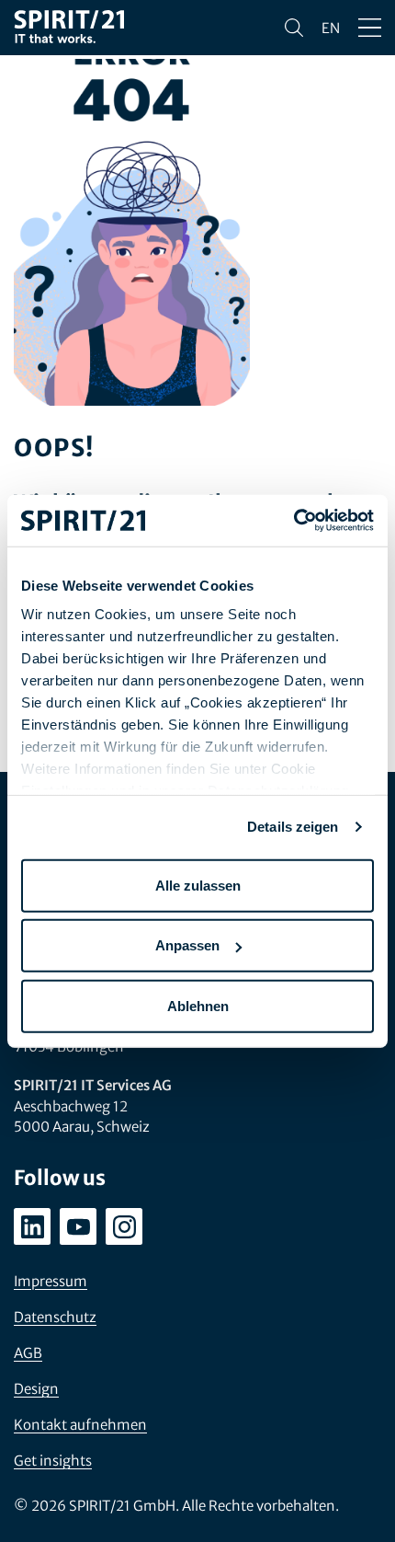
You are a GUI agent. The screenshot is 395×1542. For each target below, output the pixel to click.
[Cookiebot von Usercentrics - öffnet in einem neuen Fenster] (293, 521)
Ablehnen (198, 1005)
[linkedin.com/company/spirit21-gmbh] (32, 1226)
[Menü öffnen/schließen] (369, 27)
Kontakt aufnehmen (80, 1424)
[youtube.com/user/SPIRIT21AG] (78, 1226)
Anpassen (187, 945)
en (331, 28)
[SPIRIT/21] (69, 28)
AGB (28, 1353)
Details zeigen (292, 826)
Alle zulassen (198, 884)
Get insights (53, 1460)
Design (36, 1389)
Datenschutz (55, 1317)
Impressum (50, 1281)
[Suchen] (294, 27)
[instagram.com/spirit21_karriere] (124, 1226)
